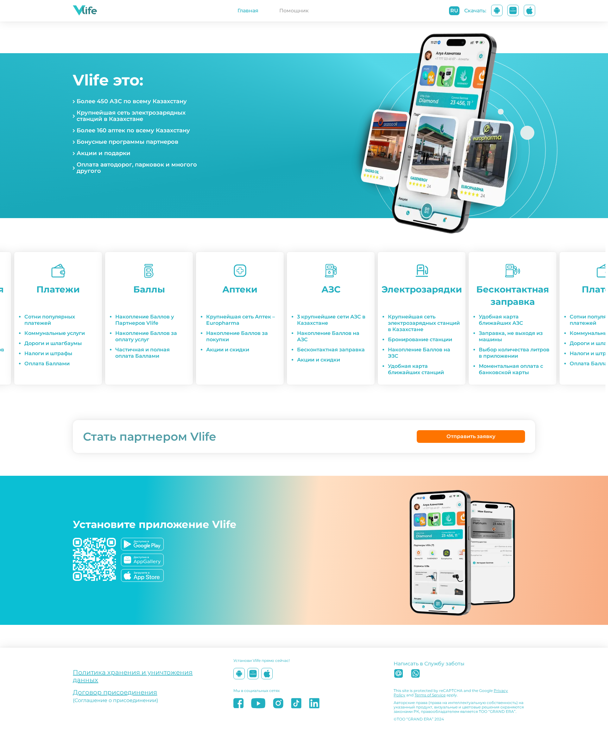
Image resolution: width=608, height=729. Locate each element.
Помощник (294, 11)
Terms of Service (430, 695)
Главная (248, 11)
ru (454, 11)
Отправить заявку (470, 436)
